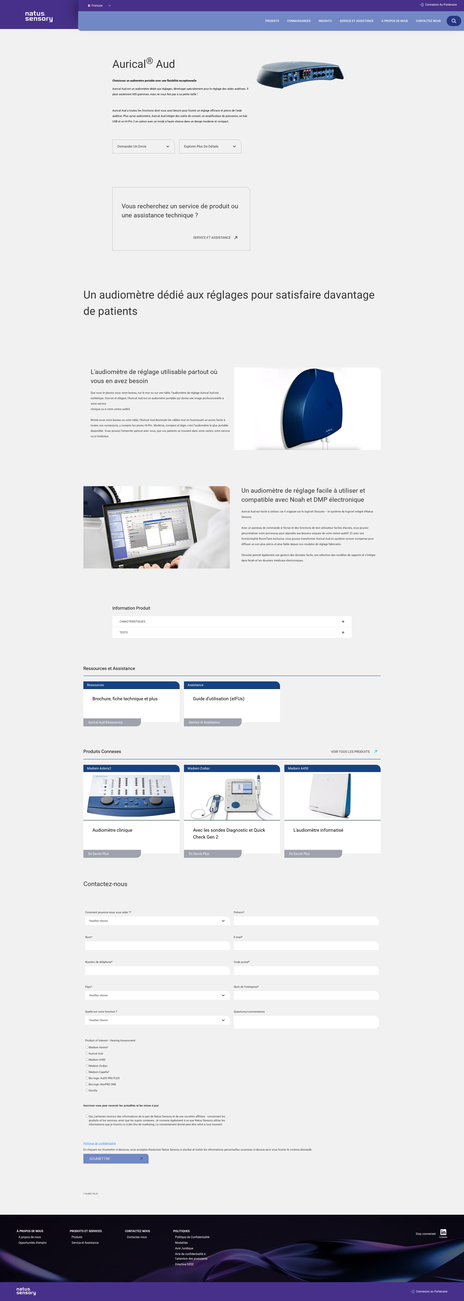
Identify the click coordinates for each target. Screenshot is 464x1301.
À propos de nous (29, 1237)
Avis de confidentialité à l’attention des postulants (191, 1256)
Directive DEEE (184, 1264)
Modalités (181, 1242)
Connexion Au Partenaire (441, 4)
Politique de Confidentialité (192, 1237)
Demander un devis (131, 146)
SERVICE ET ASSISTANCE (357, 21)
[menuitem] (99, 5)
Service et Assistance (204, 722)
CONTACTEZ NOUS (428, 21)
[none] (99, 5)
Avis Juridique (184, 1248)
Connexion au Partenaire (431, 1291)
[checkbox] (157, 1069)
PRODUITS (272, 21)
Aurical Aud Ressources (105, 722)
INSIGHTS (325, 21)
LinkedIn (443, 1237)
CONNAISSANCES (299, 21)
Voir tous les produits (350, 752)
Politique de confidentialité (99, 1143)
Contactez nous (137, 1237)
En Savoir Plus (98, 854)
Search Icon (454, 21)
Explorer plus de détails (201, 146)
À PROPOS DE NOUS (395, 21)
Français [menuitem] (97, 5)
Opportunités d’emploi (32, 1242)
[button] (232, 621)
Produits (77, 1237)
